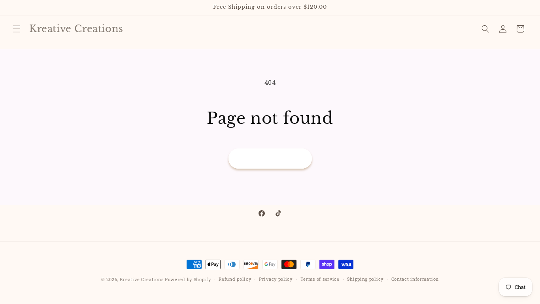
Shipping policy (365, 279)
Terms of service (320, 279)
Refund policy (235, 279)
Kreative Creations (142, 279)
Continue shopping (270, 158)
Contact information (415, 279)
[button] (16, 29)
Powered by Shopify (188, 279)
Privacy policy (276, 279)
